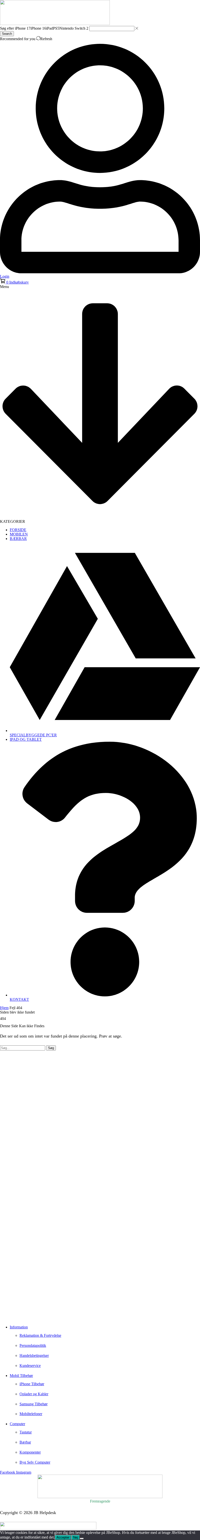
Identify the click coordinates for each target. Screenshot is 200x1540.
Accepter (63, 1537)
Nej (75, 1537)
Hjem (4, 1008)
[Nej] (82, 1538)
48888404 (16, 1308)
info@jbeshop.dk (15, 1315)
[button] (14, 282)
